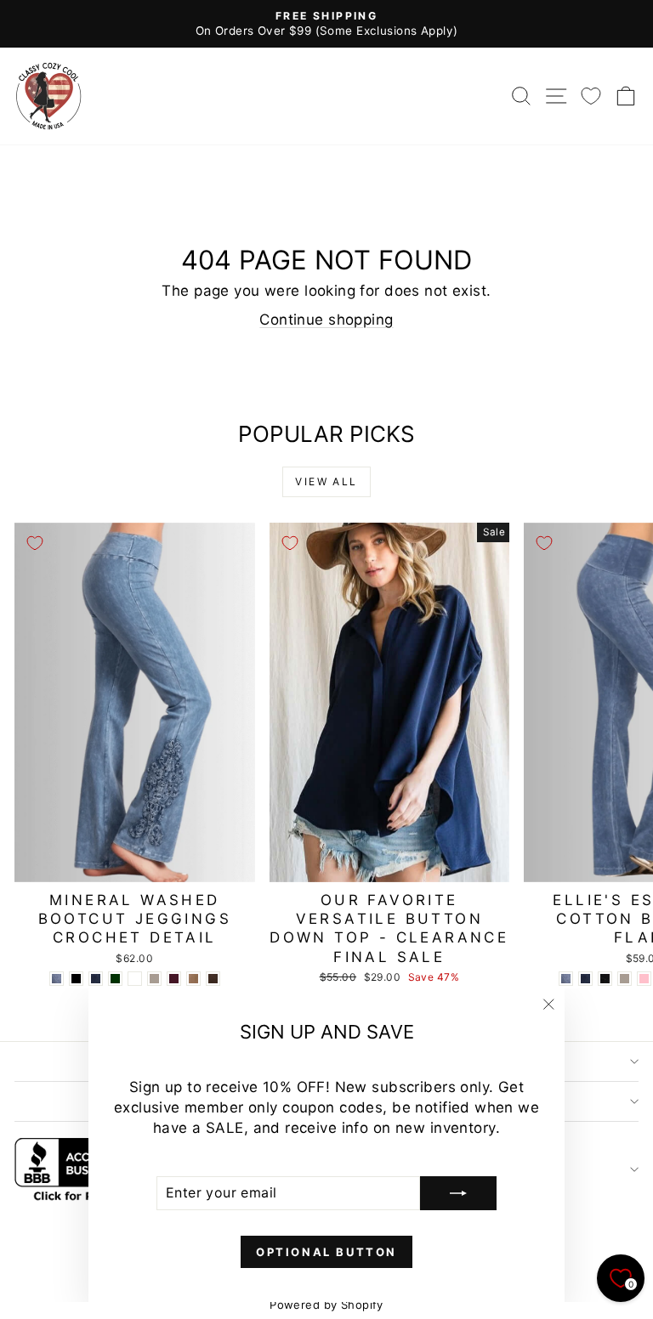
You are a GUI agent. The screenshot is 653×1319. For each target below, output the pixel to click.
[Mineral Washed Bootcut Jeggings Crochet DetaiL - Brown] (213, 978)
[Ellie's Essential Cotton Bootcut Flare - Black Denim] (605, 978)
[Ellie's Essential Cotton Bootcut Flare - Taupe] (624, 978)
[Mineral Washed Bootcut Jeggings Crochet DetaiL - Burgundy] (174, 978)
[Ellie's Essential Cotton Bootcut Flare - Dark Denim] (585, 978)
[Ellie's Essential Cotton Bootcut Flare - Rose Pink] (644, 978)
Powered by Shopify (326, 1304)
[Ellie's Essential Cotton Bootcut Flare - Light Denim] (565, 978)
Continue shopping (326, 319)
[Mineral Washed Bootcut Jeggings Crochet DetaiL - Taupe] (154, 978)
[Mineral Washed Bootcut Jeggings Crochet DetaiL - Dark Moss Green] (115, 978)
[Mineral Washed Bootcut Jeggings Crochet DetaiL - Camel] (193, 978)
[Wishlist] (591, 95)
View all (326, 481)
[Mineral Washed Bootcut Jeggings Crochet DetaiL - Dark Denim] (95, 978)
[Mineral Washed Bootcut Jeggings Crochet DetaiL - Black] (76, 978)
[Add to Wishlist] (34, 543)
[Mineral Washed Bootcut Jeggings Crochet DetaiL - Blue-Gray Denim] (134, 978)
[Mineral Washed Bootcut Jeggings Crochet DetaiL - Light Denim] (56, 978)
